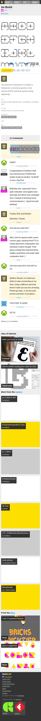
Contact (4, 693)
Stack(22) (18, 127)
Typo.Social (8, 677)
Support (34, 2)
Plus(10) (4, 127)
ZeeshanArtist (20, 306)
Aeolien (18, 207)
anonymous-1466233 (22, 165)
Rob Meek (21, 696)
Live (24, 2)
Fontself (17, 713)
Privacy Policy (6, 681)
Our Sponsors (6, 691)
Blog (12, 613)
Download (8, 70)
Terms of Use (6, 679)
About (4, 688)
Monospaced (12, 117)
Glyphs (5, 713)
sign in (8, 321)
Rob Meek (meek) (21, 182)
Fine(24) (11, 127)
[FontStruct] (2, 2)
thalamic (5, 13)
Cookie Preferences (8, 684)
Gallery (16, 2)
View (33, 63)
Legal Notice (6, 686)
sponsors (18, 699)
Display (4, 117)
